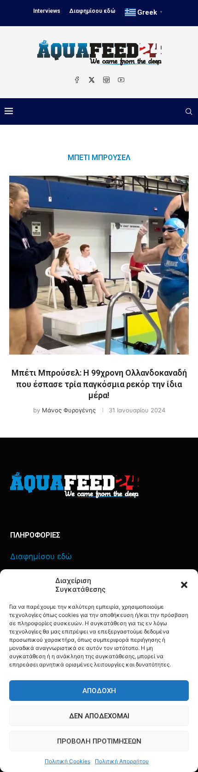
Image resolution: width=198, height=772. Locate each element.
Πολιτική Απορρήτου (122, 761)
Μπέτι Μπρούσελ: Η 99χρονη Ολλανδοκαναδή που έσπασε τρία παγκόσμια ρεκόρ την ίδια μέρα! (99, 384)
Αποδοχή (99, 691)
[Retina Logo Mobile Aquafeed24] (74, 485)
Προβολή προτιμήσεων (99, 741)
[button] (184, 584)
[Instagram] (106, 80)
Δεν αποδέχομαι (99, 716)
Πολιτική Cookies (67, 761)
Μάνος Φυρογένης (69, 410)
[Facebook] (77, 80)
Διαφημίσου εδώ (93, 11)
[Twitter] (91, 80)
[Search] (188, 111)
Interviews (46, 11)
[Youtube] (121, 80)
